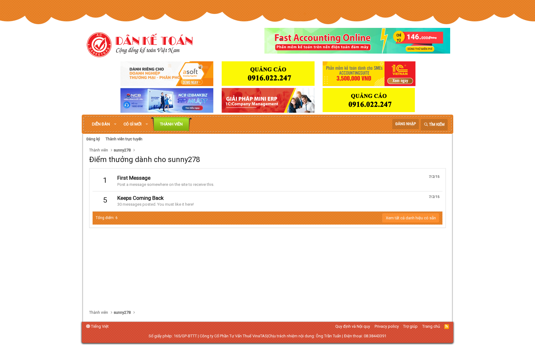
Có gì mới (132, 124)
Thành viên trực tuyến (124, 139)
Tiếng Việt (99, 326)
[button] (115, 124)
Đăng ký (93, 139)
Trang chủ (431, 326)
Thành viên (171, 124)
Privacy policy (387, 326)
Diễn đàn (101, 124)
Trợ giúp (410, 326)
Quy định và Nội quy (352, 326)
